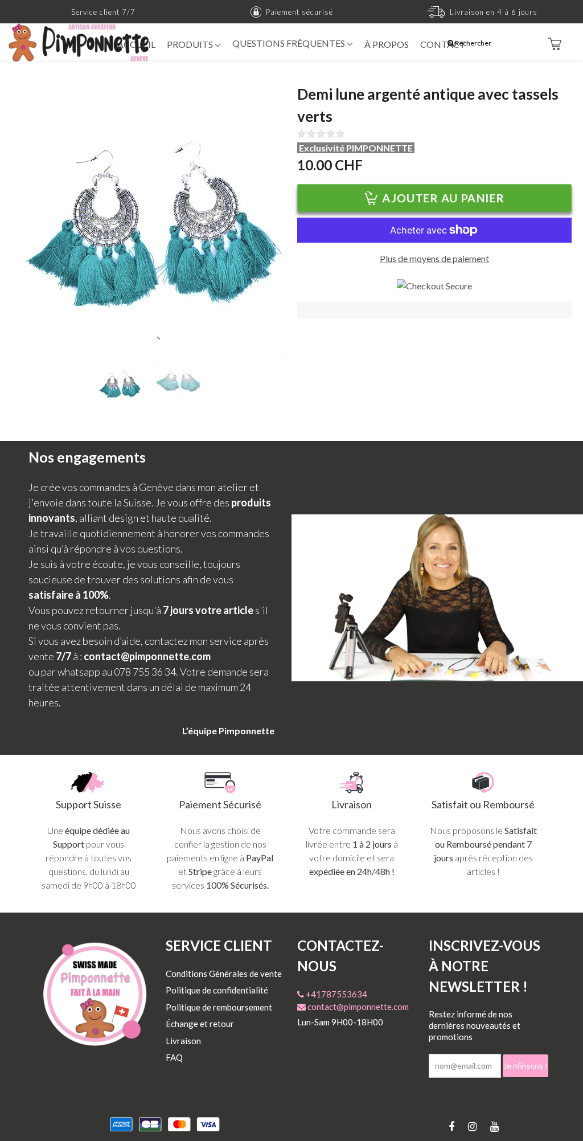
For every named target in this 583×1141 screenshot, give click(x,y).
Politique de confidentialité (217, 990)
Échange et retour (200, 1024)
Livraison (183, 1041)
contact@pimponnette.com (357, 1006)
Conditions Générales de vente (224, 973)
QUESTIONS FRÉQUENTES (289, 43)
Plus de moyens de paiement (434, 258)
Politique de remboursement (219, 1007)
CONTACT (443, 44)
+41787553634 (335, 994)
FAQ (174, 1057)
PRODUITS (191, 44)
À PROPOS (386, 44)
